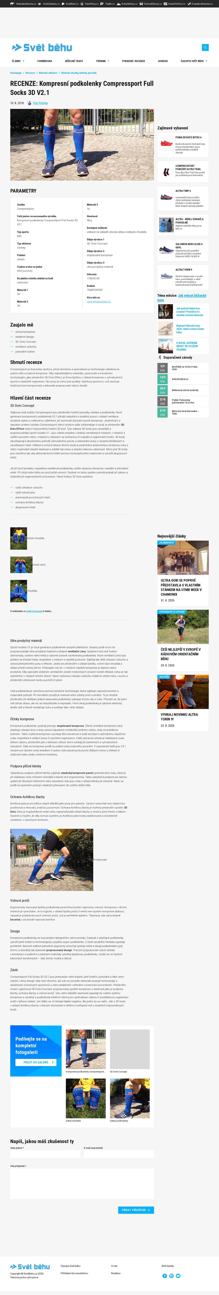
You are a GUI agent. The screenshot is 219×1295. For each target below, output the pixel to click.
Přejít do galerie (36, 1062)
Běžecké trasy (74, 61)
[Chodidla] (18, 590)
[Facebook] (165, 1276)
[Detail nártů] (21, 564)
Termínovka (44, 61)
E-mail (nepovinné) (93, 1148)
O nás (114, 1266)
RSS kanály (168, 1266)
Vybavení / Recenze (133, 61)
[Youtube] (178, 1276)
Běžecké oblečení (48, 73)
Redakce (116, 1273)
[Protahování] (51, 859)
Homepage (16, 73)
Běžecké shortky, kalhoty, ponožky (78, 73)
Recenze (30, 73)
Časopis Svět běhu (192, 61)
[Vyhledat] (205, 47)
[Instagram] (171, 1276)
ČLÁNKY (16, 61)
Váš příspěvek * (18, 1166)
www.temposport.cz (99, 301)
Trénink (101, 61)
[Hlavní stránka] (39, 47)
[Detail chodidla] (18, 538)
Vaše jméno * (17, 1148)
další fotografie (34, 611)
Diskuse (163, 61)
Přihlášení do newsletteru (74, 1273)
